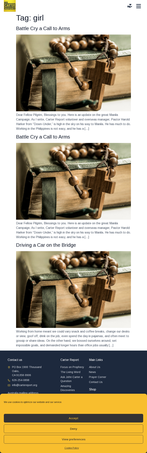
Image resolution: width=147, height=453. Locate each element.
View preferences (73, 439)
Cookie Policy (72, 448)
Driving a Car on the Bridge (46, 245)
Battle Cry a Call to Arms (43, 28)
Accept (73, 418)
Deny (73, 428)
